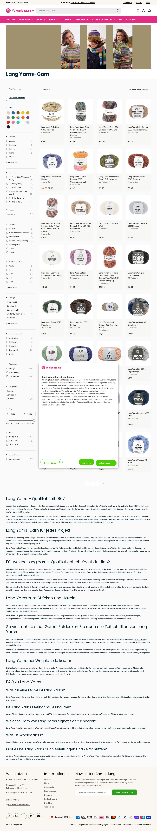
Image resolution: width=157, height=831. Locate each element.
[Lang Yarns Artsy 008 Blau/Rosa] (138, 306)
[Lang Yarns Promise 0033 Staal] (138, 397)
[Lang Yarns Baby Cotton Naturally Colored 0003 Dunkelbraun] (80, 207)
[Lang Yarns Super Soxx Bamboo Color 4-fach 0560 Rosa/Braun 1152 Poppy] (51, 207)
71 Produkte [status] (44, 90)
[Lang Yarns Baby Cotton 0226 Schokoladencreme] (138, 111)
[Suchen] (118, 10)
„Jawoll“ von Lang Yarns (48, 587)
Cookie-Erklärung (48, 405)
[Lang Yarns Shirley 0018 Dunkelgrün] (51, 306)
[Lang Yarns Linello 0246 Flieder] (51, 161)
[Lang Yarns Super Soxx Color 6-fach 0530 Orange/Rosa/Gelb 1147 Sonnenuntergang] (109, 257)
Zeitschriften (139, 639)
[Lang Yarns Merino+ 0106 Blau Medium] (80, 353)
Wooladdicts (76, 580)
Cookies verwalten (143, 824)
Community (127, 2)
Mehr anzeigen (11, 163)
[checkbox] (8, 113)
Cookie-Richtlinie (70, 396)
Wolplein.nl (17, 824)
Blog (148, 2)
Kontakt (139, 2)
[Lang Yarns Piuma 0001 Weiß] (109, 207)
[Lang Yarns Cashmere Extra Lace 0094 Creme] (51, 257)
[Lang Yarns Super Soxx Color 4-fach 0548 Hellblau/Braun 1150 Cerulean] (80, 111)
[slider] (7, 420)
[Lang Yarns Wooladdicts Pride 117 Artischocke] (109, 161)
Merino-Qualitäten (106, 538)
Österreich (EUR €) (62, 817)
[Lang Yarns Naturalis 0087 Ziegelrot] (138, 161)
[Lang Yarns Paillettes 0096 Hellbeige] (51, 111)
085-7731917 (13, 800)
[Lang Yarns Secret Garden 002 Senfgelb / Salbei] (109, 306)
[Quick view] (61, 121)
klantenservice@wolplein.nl (19, 804)
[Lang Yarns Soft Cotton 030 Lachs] (109, 353)
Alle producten (15, 89)
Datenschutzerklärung (50, 396)
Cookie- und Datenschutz (122, 824)
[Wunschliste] (138, 10)
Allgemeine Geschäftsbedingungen (93, 824)
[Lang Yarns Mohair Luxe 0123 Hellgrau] (138, 207)
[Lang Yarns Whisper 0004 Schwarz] (138, 257)
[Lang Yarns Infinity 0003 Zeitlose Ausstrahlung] (109, 111)
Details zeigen (50, 463)
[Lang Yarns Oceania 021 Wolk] (138, 444)
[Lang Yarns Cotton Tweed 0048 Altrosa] (80, 257)
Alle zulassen (105, 463)
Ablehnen (87, 463)
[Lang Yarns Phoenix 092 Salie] (51, 353)
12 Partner (78, 391)
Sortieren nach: (138, 90)
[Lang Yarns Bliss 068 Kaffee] (80, 306)
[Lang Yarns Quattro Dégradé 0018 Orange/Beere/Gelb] (80, 161)
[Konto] (143, 10)
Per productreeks (17, 98)
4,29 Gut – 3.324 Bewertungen (83, 2)
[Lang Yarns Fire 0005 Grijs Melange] (138, 353)
